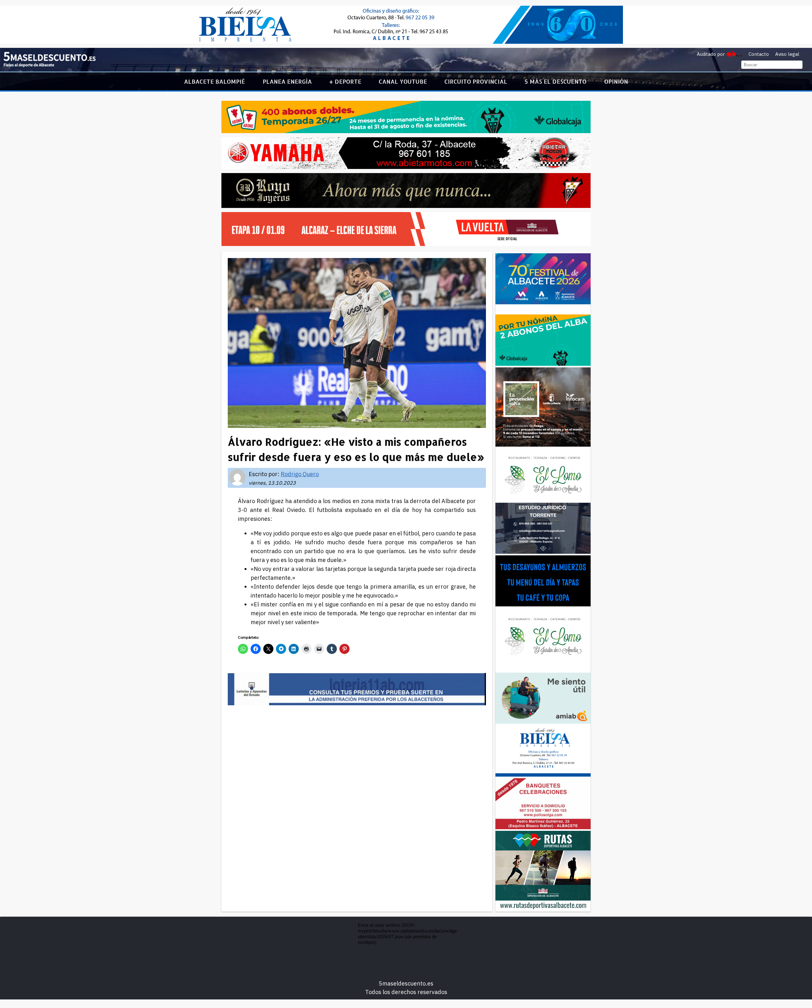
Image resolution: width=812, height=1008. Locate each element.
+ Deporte (345, 81)
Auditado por (711, 54)
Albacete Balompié (214, 81)
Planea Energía (287, 81)
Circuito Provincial (475, 81)
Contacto (759, 54)
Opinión (616, 81)
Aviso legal (787, 54)
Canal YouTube (403, 81)
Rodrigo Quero (300, 474)
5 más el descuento (555, 81)
